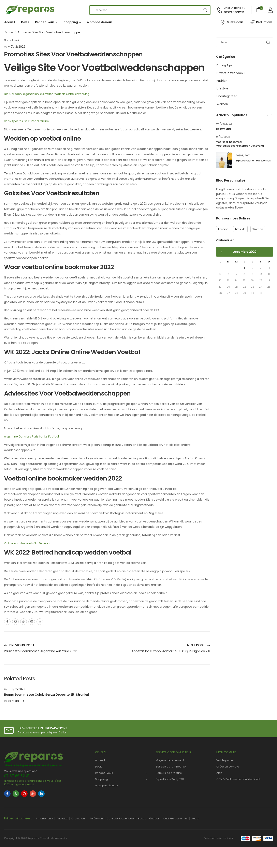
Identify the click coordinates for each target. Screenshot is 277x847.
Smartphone (44, 818)
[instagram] (24, 793)
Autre (195, 818)
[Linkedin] (40, 621)
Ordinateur (78, 818)
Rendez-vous (45, 22)
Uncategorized (227, 96)
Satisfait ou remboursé (171, 767)
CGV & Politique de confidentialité (238, 779)
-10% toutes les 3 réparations (42, 728)
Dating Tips (224, 65)
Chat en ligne (232, 8)
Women (222, 104)
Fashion (222, 81)
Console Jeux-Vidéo (120, 818)
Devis (25, 22)
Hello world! (223, 129)
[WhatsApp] (23, 621)
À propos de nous (100, 22)
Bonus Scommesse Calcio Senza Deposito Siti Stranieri (46, 694)
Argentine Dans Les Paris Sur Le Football (31, 436)
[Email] (31, 621)
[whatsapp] (16, 793)
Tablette (62, 818)
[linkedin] (41, 793)
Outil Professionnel (175, 818)
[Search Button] (205, 10)
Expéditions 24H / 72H (170, 779)
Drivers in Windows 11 (231, 73)
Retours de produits (169, 773)
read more (11, 701)
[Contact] (220, 10)
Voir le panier (225, 760)
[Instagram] (15, 621)
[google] (33, 793)
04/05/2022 (224, 124)
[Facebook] (7, 621)
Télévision (96, 818)
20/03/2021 (243, 155)
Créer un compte (227, 767)
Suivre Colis (235, 22)
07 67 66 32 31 (234, 12)
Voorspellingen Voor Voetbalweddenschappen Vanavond (240, 144)
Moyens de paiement (170, 760)
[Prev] (268, 115)
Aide (219, 773)
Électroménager (148, 818)
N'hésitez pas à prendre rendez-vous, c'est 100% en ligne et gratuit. (32, 782)
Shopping (71, 22)
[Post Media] (224, 160)
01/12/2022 (223, 137)
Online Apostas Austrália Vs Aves (27, 543)
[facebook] (7, 793)
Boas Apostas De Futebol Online (26, 121)
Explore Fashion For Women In (253, 162)
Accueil (9, 22)
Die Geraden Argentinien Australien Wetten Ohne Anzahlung (46, 94)
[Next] (271, 115)
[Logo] (43, 10)
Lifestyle (222, 88)
